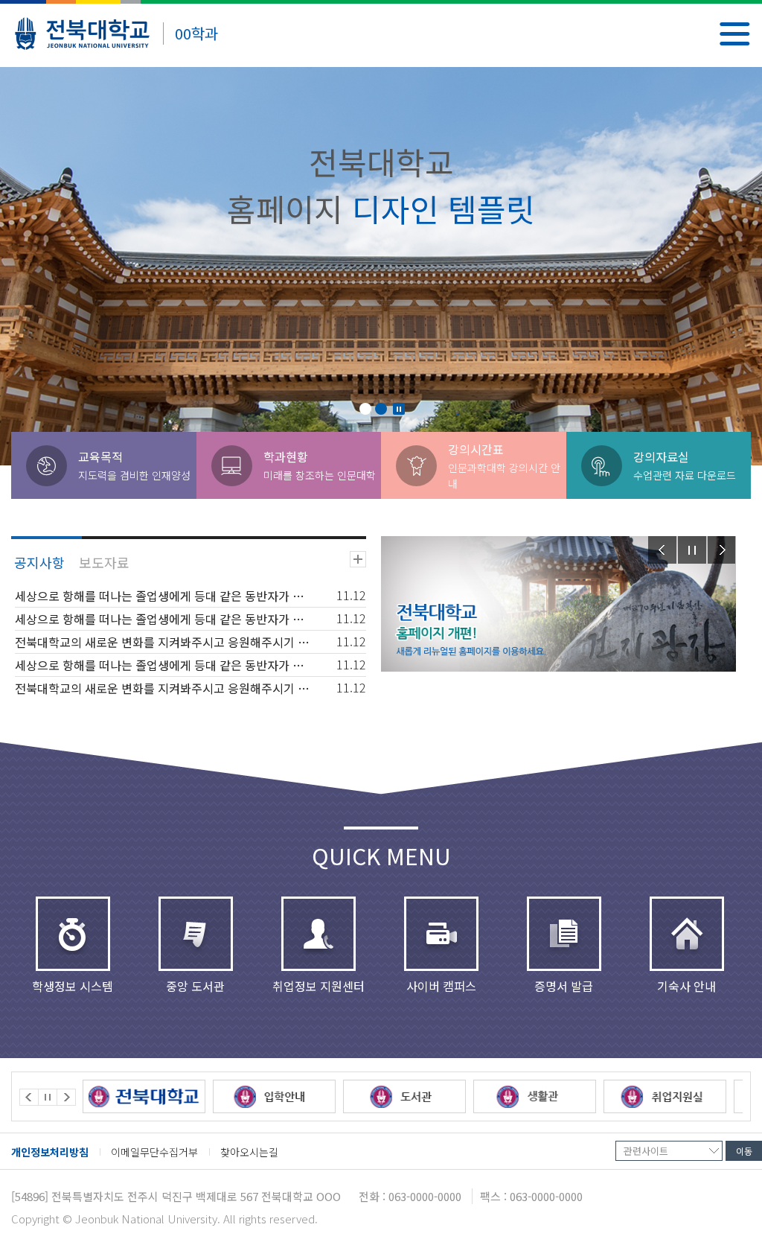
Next (722, 550)
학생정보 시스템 (72, 985)
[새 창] (144, 1096)
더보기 (358, 559)
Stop (399, 409)
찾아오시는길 (249, 1151)
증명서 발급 (563, 985)
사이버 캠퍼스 (441, 985)
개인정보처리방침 (50, 1151)
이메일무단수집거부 (154, 1151)
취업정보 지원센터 (318, 985)
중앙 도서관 (195, 985)
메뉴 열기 (735, 33)
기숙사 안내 (686, 985)
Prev (662, 550)
